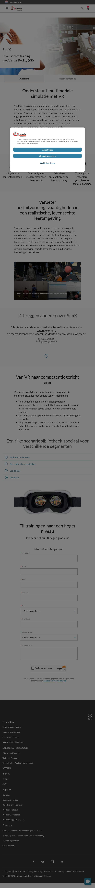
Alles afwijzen (47, 149)
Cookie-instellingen (47, 163)
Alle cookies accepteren (47, 156)
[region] (47, 149)
